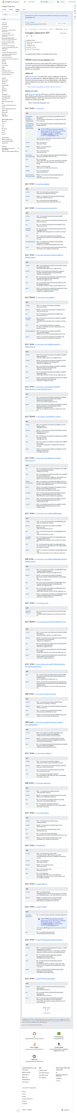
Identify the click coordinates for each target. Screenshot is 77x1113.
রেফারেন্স (17, 9)
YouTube (58, 1080)
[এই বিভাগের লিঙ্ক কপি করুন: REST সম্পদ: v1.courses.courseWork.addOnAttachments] (37, 347)
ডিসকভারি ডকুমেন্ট (33, 76)
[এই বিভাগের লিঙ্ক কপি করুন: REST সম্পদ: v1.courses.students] (53, 754)
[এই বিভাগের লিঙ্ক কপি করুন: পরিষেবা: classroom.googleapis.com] (55, 60)
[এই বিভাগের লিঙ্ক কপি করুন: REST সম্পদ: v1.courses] (45, 109)
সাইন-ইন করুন (72, 1)
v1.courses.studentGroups (45, 694)
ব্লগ (56, 1072)
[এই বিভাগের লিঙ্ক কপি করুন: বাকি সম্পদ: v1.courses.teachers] (52, 783)
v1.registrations (41, 884)
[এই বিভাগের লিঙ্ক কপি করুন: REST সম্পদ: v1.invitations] (47, 846)
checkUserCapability (29, 915)
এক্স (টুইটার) (59, 1078)
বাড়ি (25, 1)
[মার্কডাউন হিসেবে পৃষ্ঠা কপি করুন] (31, 36)
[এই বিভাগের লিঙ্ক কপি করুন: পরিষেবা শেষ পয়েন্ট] (39, 91)
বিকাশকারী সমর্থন (26, 1079)
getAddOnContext (28, 229)
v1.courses (39, 108)
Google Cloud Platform (27, 1098)
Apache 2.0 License (30, 1020)
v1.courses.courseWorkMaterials (48, 513)
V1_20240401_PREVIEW (46, 134)
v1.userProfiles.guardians (45, 979)
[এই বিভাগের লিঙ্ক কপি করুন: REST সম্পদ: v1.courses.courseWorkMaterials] (63, 514)
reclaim (28, 493)
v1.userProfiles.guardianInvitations (49, 940)
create (27, 142)
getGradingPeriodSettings (30, 155)
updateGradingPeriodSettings (30, 175)
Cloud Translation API (34, 24)
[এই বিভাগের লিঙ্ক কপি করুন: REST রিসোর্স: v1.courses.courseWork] (56, 298)
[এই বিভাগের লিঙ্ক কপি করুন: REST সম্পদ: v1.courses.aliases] (51, 184)
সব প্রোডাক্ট (24, 1103)
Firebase (24, 1096)
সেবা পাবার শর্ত (25, 1082)
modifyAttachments (29, 482)
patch (27, 166)
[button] (10, 25)
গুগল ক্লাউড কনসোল (43, 1075)
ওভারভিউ (4, 9)
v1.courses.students (43, 753)
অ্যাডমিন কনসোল (43, 1070)
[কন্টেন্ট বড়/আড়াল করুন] (36, 40)
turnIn (27, 504)
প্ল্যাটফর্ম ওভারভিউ (26, 1072)
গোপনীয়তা (29, 1109)
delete (28, 146)
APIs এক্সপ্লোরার (42, 1077)
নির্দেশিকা (11, 9)
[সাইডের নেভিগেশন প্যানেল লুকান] (18, 1110)
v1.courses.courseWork (45, 297)
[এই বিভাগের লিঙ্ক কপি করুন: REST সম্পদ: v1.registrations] (49, 884)
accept (28, 853)
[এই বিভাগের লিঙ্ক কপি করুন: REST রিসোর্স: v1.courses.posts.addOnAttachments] (26, 624)
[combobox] (47, 1)
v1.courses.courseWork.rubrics (48, 417)
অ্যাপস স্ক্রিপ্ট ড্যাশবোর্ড (44, 1073)
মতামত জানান (63, 33)
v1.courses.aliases (42, 184)
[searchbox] (10, 14)
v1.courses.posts (42, 603)
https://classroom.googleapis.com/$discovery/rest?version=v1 (45, 87)
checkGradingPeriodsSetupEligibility (29, 125)
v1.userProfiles (41, 907)
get (27, 151)
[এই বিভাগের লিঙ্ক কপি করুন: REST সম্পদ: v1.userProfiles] (48, 907)
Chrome (24, 1094)
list (27, 159)
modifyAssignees (30, 241)
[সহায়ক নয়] (67, 29)
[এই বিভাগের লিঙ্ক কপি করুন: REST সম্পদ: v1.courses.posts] (50, 603)
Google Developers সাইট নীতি (57, 1020)
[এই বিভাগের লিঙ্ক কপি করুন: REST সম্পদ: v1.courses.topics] (50, 813)
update (27, 170)
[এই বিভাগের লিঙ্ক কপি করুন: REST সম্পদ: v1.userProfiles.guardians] (57, 979)
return (27, 498)
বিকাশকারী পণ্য (25, 1074)
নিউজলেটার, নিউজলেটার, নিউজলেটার (62, 1075)
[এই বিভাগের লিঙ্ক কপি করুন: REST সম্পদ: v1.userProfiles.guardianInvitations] (64, 940)
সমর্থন (23, 9)
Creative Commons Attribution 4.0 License (50, 1019)
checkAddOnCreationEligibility (29, 118)
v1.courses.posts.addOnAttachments (51, 622)
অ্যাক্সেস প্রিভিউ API (51, 135)
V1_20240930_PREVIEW (46, 923)
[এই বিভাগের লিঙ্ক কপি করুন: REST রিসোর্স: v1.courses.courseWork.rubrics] (62, 417)
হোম (26, 29)
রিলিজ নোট (24, 1077)
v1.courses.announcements (46, 208)
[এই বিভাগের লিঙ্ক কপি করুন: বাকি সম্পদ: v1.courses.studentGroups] (58, 694)
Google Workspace (33, 29)
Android (24, 1091)
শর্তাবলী (24, 1109)
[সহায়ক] (65, 29)
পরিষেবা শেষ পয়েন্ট (33, 94)
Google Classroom (8, 6)
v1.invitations (40, 845)
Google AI (24, 1101)
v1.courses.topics (42, 813)
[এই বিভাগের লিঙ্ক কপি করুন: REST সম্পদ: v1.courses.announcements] (59, 208)
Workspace (15, 2)
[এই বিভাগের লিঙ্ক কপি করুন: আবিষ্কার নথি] (34, 74)
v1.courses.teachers (42, 783)
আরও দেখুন (31, 1)
